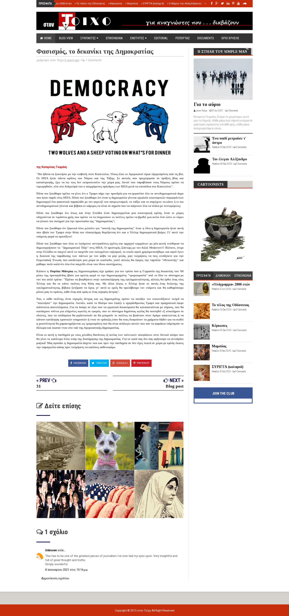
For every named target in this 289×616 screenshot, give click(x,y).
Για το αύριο (207, 104)
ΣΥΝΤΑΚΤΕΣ (88, 38)
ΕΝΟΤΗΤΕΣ (137, 38)
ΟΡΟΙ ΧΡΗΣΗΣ (230, 38)
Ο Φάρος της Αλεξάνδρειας (184, 3)
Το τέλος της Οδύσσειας (90, 3)
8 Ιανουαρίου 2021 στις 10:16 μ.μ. (66, 569)
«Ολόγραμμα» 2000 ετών (56, 3)
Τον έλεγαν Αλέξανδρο (229, 159)
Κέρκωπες (115, 3)
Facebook (79, 362)
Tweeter (101, 362)
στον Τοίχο (144, 610)
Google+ (122, 362)
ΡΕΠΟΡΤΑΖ (182, 38)
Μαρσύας (131, 3)
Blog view (66, 38)
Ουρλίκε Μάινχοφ (61, 271)
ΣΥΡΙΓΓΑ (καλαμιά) (152, 3)
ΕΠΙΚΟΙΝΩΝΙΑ (114, 38)
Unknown (51, 550)
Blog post (175, 386)
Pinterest (142, 362)
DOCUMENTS (205, 38)
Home (47, 38)
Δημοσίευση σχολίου (55, 578)
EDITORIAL (161, 38)
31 (38, 386)
